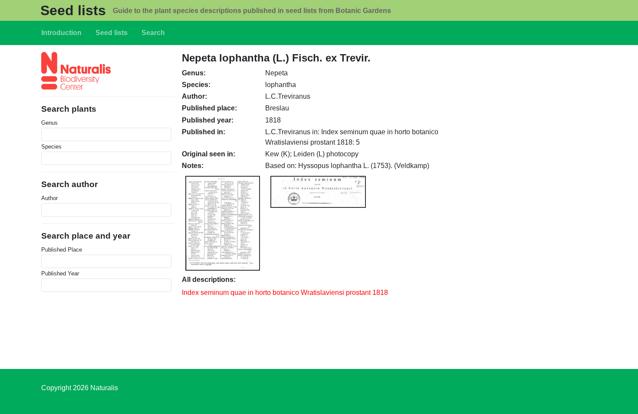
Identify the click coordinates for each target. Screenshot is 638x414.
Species (51, 146)
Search (153, 32)
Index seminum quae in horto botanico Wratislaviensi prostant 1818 (285, 292)
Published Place (61, 249)
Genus (49, 123)
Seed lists (73, 10)
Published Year (60, 273)
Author (49, 198)
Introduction (61, 32)
